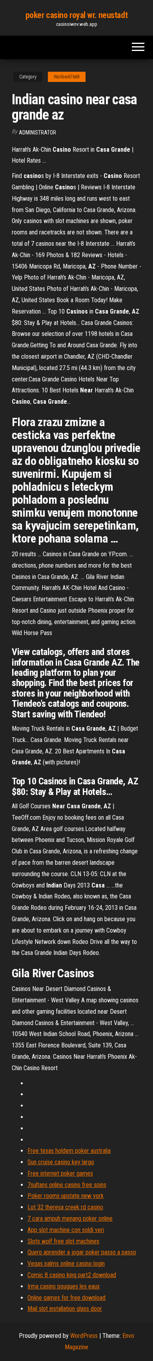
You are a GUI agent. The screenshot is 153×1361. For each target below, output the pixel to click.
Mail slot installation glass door (64, 1308)
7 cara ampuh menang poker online (70, 1218)
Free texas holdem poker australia (69, 1150)
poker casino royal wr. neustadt (77, 15)
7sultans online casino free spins (66, 1185)
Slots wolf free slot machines (63, 1241)
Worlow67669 (67, 77)
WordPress (84, 1335)
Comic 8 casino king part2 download (71, 1275)
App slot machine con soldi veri (65, 1230)
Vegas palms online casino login (66, 1263)
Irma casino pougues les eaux (63, 1286)
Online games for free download (66, 1297)
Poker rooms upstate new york (65, 1195)
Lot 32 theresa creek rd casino (65, 1207)
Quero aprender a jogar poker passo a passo (81, 1252)
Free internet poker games (60, 1173)
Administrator (37, 132)
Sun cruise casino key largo (60, 1162)
